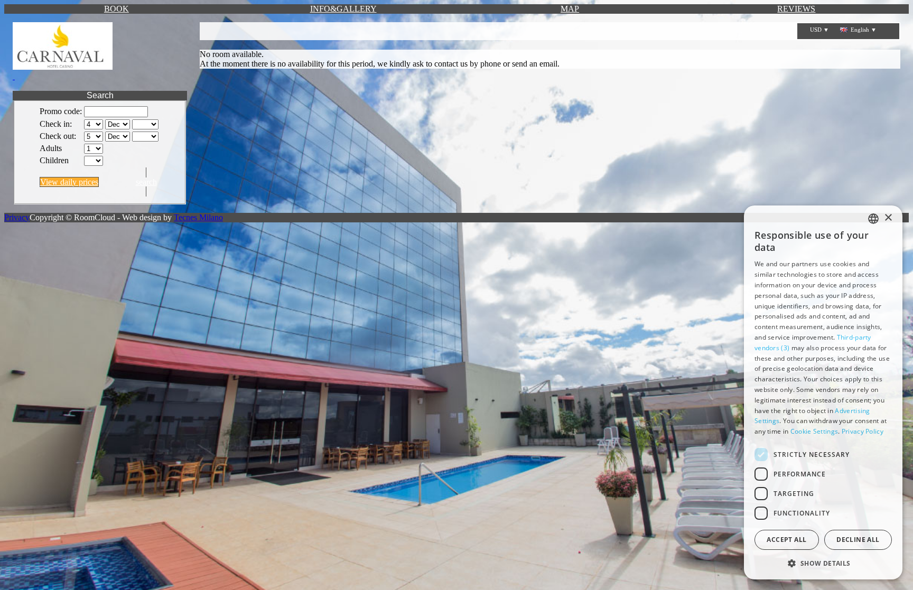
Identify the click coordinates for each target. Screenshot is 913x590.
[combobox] (873, 218)
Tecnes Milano (198, 217)
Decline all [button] (857, 539)
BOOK (116, 8)
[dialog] (823, 392)
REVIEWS (796, 8)
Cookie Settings (814, 431)
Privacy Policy (862, 431)
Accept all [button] (786, 539)
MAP (570, 8)
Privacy (17, 217)
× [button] (888, 218)
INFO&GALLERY (343, 8)
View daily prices (69, 181)
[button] (823, 563)
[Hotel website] (100, 51)
